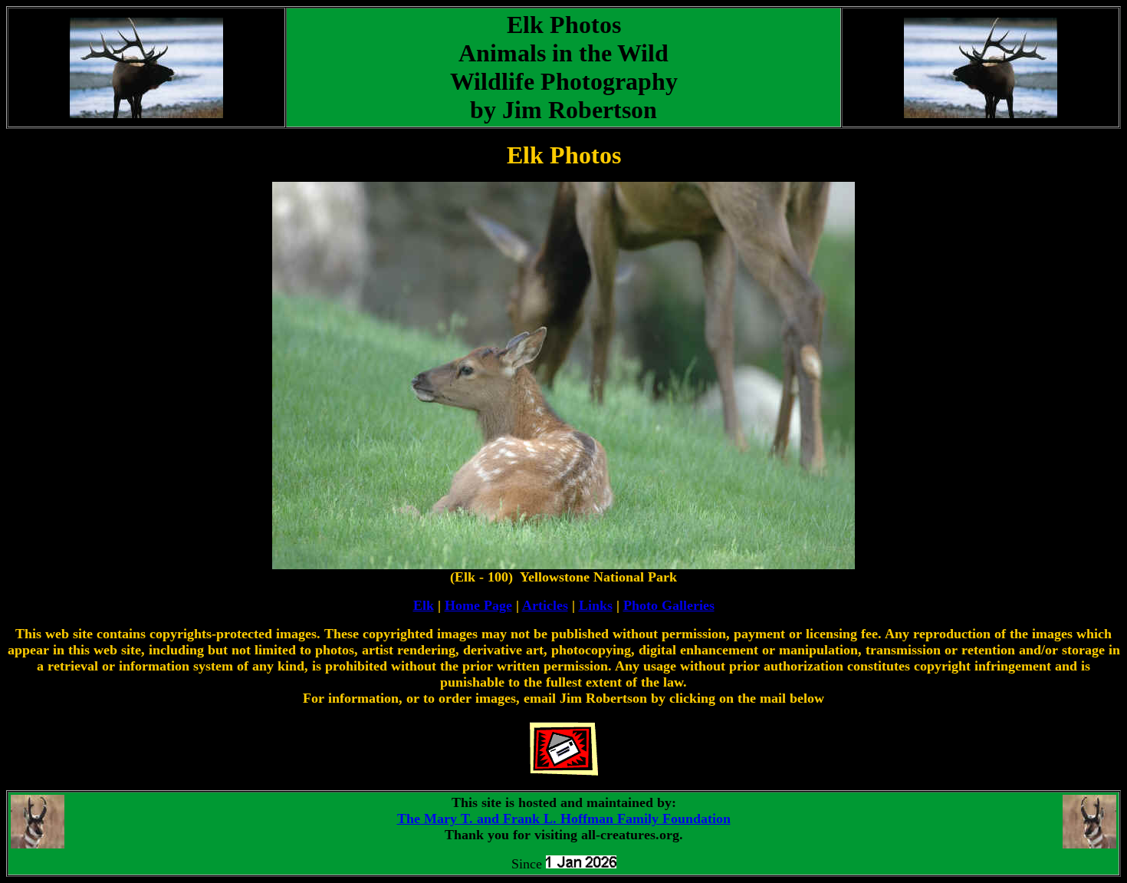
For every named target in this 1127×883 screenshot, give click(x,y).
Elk (423, 605)
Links (596, 605)
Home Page (478, 605)
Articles (545, 605)
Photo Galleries (669, 605)
